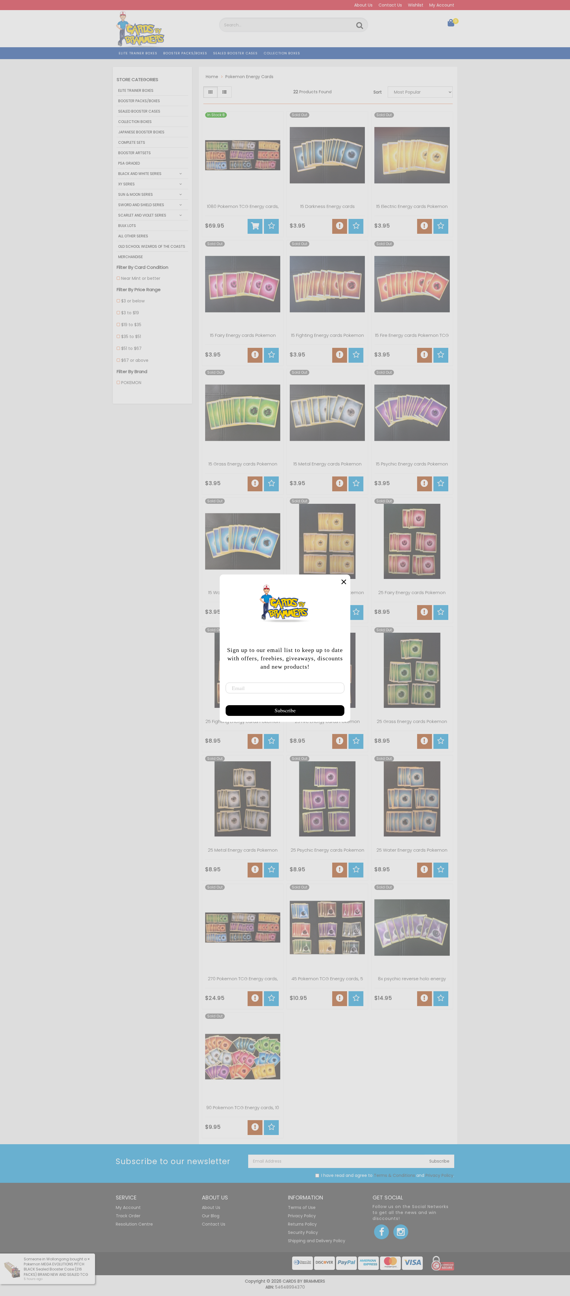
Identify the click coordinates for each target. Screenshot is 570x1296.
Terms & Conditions (394, 1175)
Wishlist (415, 5)
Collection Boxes (282, 53)
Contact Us (390, 5)
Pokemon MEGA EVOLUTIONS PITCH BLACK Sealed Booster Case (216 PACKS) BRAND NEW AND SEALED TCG (56, 1269)
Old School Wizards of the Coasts (151, 246)
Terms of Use (302, 1207)
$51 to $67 (131, 348)
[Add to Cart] (255, 226)
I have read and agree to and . (387, 1175)
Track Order (128, 1216)
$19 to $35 (131, 325)
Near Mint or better (140, 278)
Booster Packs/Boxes (185, 53)
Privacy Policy (439, 1175)
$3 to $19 (130, 313)
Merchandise (130, 256)
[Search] (360, 25)
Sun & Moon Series (135, 194)
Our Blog (210, 1216)
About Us (363, 5)
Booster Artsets (134, 152)
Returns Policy (302, 1224)
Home (212, 77)
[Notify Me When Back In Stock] (339, 226)
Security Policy (303, 1232)
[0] (451, 24)
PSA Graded (129, 163)
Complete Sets (131, 142)
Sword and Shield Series (141, 204)
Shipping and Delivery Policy (316, 1241)
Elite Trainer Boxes (138, 53)
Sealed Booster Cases (235, 53)
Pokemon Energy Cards (249, 77)
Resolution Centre (134, 1224)
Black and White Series (140, 173)
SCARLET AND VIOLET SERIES (142, 215)
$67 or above (134, 360)
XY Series (126, 184)
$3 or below (133, 301)
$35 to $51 (131, 337)
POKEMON (131, 383)
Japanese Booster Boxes (141, 132)
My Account (441, 5)
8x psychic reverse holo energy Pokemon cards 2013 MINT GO (412, 981)
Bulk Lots (127, 225)
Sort (377, 92)
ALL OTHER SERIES (133, 236)
